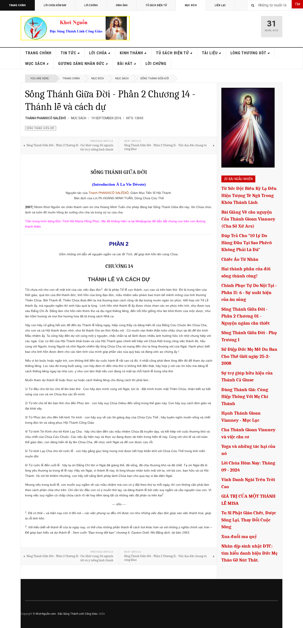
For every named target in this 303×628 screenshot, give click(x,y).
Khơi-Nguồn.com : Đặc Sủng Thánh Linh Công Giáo (66, 613)
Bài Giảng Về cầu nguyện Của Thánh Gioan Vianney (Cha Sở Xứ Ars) (248, 219)
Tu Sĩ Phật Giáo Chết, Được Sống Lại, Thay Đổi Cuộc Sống (248, 519)
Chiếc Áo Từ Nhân (239, 259)
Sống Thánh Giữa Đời (154, 78)
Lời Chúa (98, 53)
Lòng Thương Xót (248, 53)
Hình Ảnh (122, 5)
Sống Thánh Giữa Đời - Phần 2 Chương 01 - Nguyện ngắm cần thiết (245, 316)
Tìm (297, 4)
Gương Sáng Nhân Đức (81, 63)
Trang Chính (17, 5)
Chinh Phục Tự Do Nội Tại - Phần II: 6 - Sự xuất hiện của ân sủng (249, 292)
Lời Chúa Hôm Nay (55, 5)
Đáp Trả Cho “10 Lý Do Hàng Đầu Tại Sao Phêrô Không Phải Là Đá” (246, 242)
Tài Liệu (210, 53)
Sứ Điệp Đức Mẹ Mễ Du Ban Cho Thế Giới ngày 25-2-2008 (249, 356)
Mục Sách (35, 63)
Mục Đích (191, 5)
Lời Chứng (91, 5)
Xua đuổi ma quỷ (239, 536)
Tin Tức (68, 53)
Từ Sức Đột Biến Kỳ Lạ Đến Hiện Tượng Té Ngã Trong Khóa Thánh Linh (249, 195)
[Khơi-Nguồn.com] (75, 28)
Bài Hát (125, 63)
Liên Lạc (220, 5)
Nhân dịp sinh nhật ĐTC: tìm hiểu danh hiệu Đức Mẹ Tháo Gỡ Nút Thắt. (249, 553)
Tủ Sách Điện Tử (156, 5)
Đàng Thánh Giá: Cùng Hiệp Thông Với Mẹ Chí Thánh (244, 396)
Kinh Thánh (131, 53)
